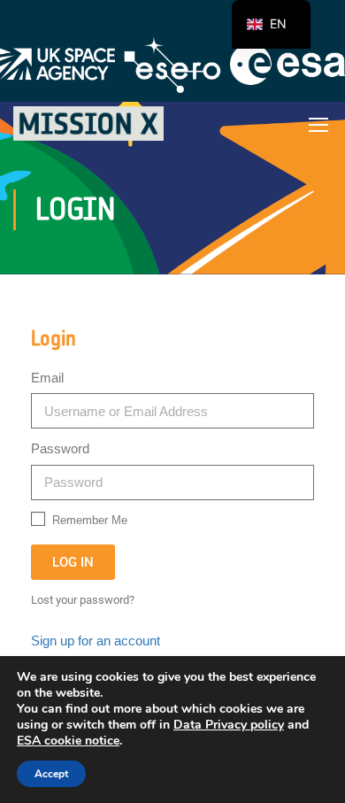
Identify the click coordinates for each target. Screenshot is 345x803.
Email (47, 377)
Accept (51, 774)
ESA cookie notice (68, 740)
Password (60, 448)
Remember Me (88, 520)
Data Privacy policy (228, 724)
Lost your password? (82, 599)
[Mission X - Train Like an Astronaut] (88, 123)
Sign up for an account (95, 640)
